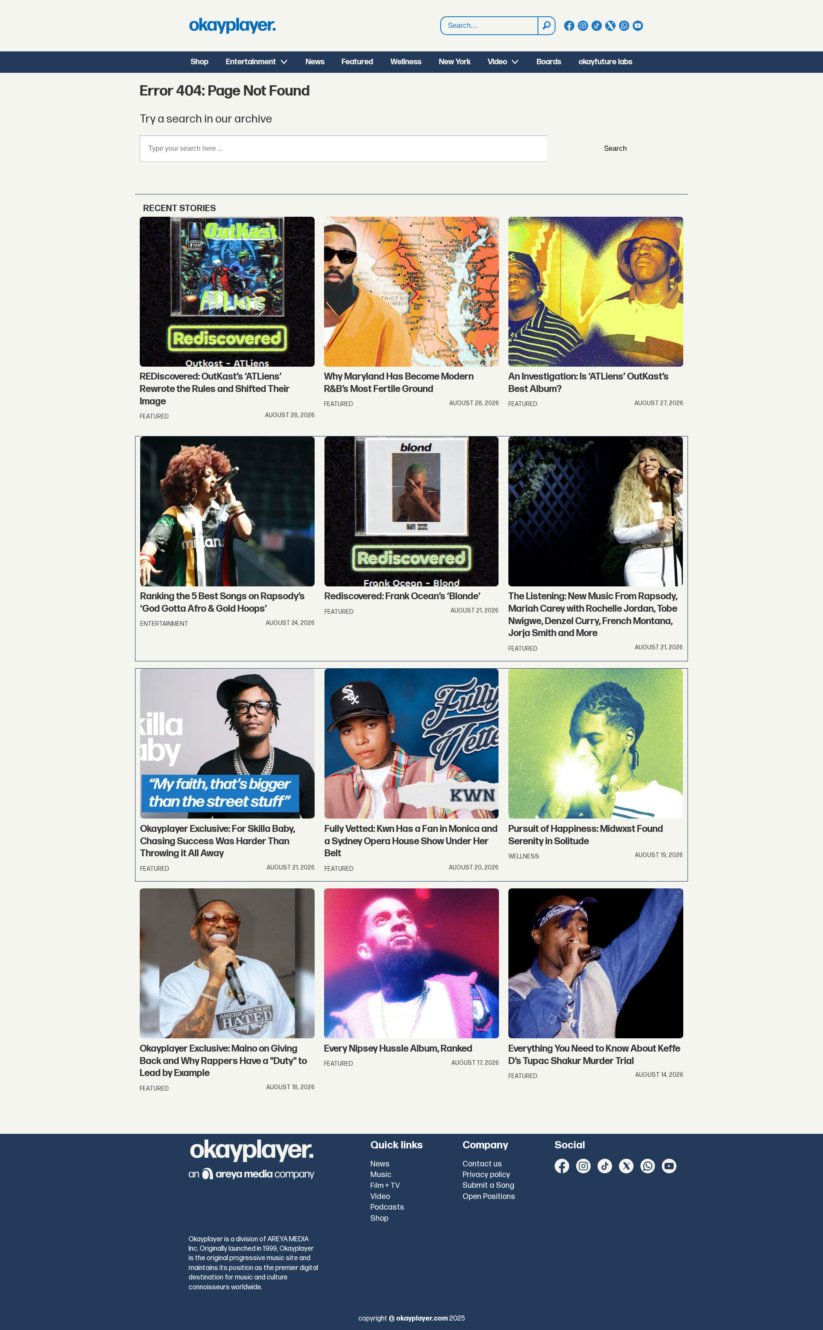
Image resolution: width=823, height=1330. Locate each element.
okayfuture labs (605, 61)
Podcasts (387, 1207)
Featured (357, 61)
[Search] (546, 25)
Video (497, 61)
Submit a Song (488, 1185)
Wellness (405, 61)
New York (455, 61)
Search (615, 148)
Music (380, 1174)
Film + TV (385, 1185)
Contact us (482, 1164)
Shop (199, 61)
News (315, 61)
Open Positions (489, 1196)
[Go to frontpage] (232, 25)
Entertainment (251, 61)
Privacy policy (486, 1174)
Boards (549, 61)
